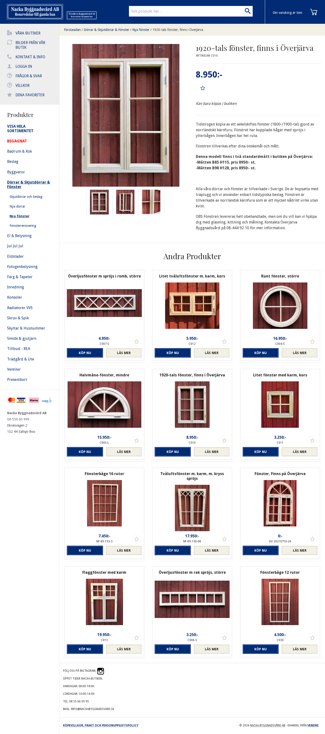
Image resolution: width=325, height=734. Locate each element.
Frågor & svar (28, 76)
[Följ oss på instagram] (100, 670)
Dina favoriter (29, 95)
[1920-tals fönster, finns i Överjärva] (125, 202)
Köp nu (85, 353)
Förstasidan (72, 30)
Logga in (23, 66)
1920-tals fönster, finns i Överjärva (178, 30)
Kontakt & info (30, 57)
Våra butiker (27, 33)
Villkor (22, 85)
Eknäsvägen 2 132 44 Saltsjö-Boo (21, 428)
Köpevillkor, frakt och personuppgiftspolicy (100, 725)
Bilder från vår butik (30, 45)
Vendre (313, 725)
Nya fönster (140, 30)
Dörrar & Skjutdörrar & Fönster (106, 30)
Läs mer (124, 353)
